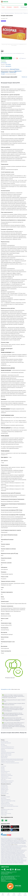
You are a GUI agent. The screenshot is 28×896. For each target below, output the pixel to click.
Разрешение (3, 751)
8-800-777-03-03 (5, 866)
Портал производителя (5, 799)
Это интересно (4, 745)
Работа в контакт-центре (6, 813)
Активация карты (4, 786)
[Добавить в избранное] (14, 58)
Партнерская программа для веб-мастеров (9, 806)
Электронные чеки (5, 793)
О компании (3, 766)
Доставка (3, 744)
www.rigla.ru (19, 839)
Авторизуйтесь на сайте (6, 689)
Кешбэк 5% (16, 7)
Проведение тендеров (5, 796)
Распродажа (9, 7)
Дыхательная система (18, 13)
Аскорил (3, 74)
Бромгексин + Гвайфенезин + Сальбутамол (11, 72)
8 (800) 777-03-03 (14, 844)
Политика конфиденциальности (7, 746)
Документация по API (5, 803)
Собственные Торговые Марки (7, 804)
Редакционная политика (6, 774)
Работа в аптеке (4, 810)
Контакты (3, 770)
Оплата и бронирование (6, 742)
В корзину (6, 58)
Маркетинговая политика (6, 753)
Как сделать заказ (4, 741)
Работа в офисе (4, 812)
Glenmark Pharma (14, 69)
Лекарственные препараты (9, 13)
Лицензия (3, 749)
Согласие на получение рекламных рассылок (10, 762)
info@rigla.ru (10, 881)
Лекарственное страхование (6, 775)
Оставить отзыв (4, 772)
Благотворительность (5, 771)
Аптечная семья (4, 785)
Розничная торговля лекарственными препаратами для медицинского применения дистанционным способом (12, 760)
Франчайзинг (3, 798)
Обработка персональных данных (8, 761)
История (2, 767)
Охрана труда (4, 814)
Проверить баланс (4, 789)
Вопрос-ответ (4, 792)
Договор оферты (4, 756)
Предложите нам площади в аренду (8, 800)
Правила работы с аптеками (6, 782)
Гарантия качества (4, 776)
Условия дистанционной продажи (8, 752)
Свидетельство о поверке (6, 778)
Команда (3, 768)
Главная (2, 13)
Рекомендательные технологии (7, 780)
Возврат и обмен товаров (6, 755)
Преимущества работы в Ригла (7, 809)
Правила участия (4, 788)
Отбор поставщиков (5, 802)
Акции (3, 7)
